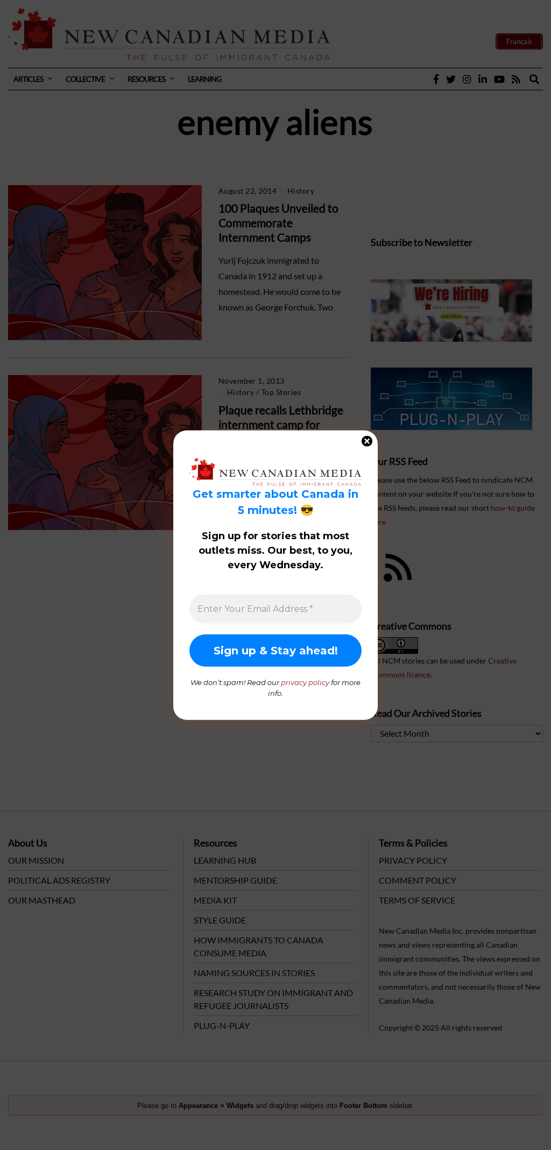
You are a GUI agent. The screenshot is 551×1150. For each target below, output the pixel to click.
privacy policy (305, 682)
